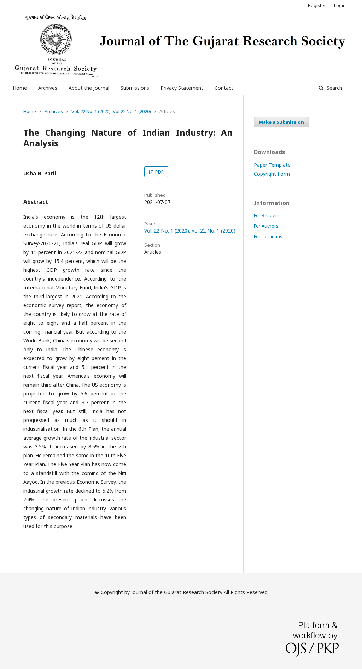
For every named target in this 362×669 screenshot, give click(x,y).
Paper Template (272, 165)
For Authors (266, 226)
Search (333, 87)
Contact (224, 87)
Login (340, 5)
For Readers (267, 215)
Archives (47, 87)
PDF (158, 172)
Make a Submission (281, 122)
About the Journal (89, 87)
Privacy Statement (181, 87)
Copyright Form (272, 173)
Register (317, 5)
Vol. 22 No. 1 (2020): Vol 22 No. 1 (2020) (111, 111)
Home (20, 87)
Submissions (135, 87)
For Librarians (268, 236)
